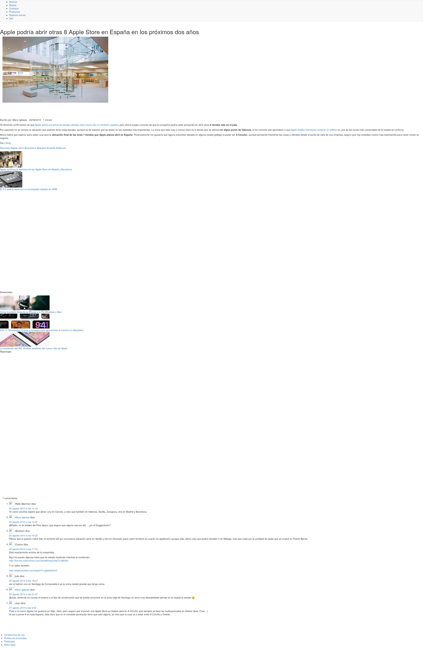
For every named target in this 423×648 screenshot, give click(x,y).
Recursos (5, 148)
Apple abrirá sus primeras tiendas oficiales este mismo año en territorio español (76, 124)
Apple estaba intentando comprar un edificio (314, 129)
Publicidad (9, 641)
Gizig (8, 143)
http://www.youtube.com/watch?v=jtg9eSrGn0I (33, 570)
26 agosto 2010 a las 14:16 (23, 508)
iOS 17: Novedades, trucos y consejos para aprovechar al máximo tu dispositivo (41, 330)
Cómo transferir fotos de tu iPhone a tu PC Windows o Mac (31, 312)
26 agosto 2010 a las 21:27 (23, 594)
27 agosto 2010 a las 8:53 (22, 607)
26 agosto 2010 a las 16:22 (23, 535)
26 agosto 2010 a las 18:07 (23, 580)
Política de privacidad (15, 638)
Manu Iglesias (22, 517)
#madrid (51, 148)
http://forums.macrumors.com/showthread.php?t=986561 (39, 560)
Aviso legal (9, 644)
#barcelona (30, 148)
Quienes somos (17, 15)
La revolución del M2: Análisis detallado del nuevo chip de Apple (33, 348)
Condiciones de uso (14, 634)
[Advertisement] (81, 110)
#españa (41, 148)
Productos (14, 11)
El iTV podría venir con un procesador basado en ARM (28, 189)
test (11, 18)
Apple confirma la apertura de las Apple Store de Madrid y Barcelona (36, 169)
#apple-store (17, 148)
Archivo (13, 1)
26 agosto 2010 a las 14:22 (23, 522)
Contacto (14, 8)
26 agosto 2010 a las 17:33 (23, 549)
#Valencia (61, 148)
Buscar (13, 5)
